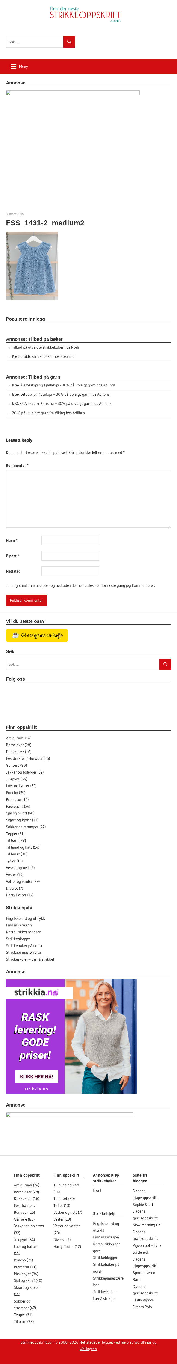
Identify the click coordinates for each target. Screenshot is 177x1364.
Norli (97, 1190)
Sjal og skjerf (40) (20, 813)
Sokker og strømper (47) (26, 826)
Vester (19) (15, 874)
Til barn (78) (16, 840)
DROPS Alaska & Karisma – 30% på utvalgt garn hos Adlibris (61, 403)
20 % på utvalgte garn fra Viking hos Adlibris (48, 412)
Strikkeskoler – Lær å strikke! (30, 959)
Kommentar (17, 465)
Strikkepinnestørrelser (24, 952)
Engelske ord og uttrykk (25, 918)
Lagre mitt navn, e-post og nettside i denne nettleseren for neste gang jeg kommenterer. (83, 585)
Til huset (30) (16, 854)
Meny (23, 66)
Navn (12, 540)
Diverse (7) (14, 888)
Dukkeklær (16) (19, 751)
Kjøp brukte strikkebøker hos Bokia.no (43, 356)
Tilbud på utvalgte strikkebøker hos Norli (45, 347)
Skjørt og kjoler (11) (22, 819)
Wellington (88, 1348)
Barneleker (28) (18, 744)
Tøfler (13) (14, 860)
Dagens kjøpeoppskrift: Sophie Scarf (145, 1197)
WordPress (142, 1342)
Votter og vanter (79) (23, 881)
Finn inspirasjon (19, 924)
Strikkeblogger (18, 938)
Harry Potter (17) (20, 894)
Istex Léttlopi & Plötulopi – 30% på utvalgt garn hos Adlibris (60, 394)
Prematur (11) (17, 799)
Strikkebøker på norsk (24, 945)
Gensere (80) (16, 765)
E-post (12, 555)
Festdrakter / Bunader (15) (28, 758)
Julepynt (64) (16, 779)
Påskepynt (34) (18, 806)
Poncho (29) (15, 792)
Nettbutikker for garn (23, 931)
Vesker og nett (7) (20, 867)
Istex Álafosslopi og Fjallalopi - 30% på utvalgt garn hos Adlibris (63, 385)
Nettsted (13, 571)
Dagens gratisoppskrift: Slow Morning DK (147, 1218)
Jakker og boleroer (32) (25, 772)
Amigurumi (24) (19, 737)
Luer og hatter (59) (21, 785)
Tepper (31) (15, 833)
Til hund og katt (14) (22, 847)
